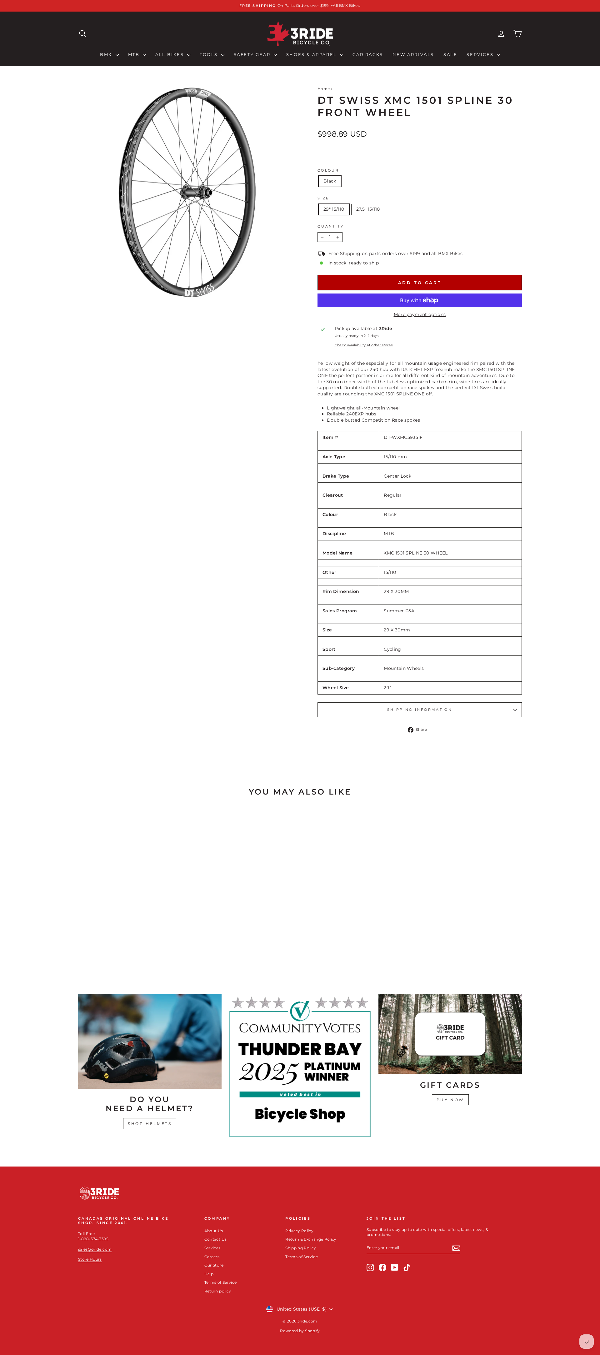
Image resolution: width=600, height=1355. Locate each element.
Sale (450, 54)
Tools (210, 54)
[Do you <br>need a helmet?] (150, 1041)
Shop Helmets (150, 1123)
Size (323, 198)
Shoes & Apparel (312, 54)
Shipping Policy (300, 1248)
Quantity (331, 226)
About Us (213, 1230)
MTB (134, 54)
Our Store (213, 1265)
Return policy (217, 1291)
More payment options (420, 314)
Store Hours (90, 1259)
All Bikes (170, 54)
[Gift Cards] (450, 1034)
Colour (328, 170)
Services (481, 54)
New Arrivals (413, 54)
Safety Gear (253, 54)
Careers (211, 1256)
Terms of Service (220, 1282)
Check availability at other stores (364, 345)
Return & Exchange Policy (310, 1239)
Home (324, 88)
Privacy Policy (299, 1230)
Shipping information (419, 709)
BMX (107, 54)
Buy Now (450, 1099)
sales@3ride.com (95, 1249)
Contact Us (215, 1239)
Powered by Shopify (300, 1330)
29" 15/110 (333, 209)
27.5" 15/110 (368, 209)
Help (208, 1274)
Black (329, 181)
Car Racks (367, 54)
